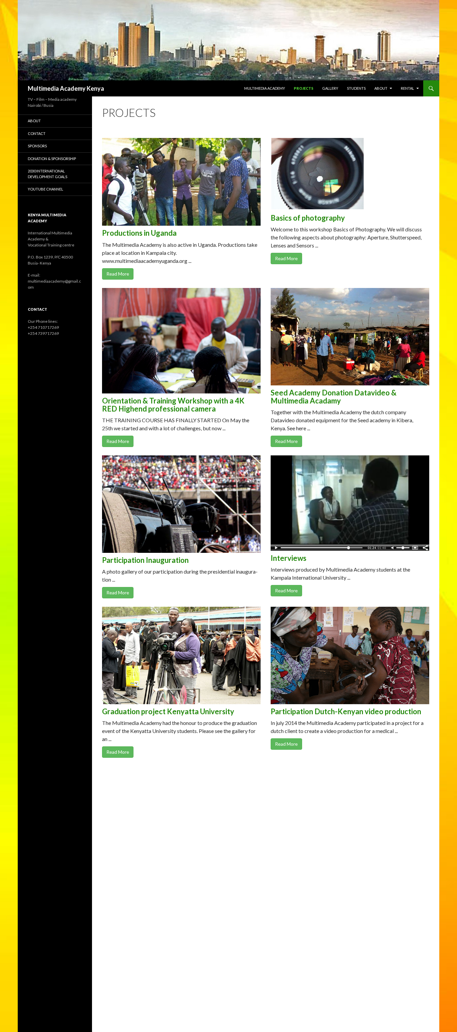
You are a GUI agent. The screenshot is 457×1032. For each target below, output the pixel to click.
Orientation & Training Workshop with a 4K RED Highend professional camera (173, 404)
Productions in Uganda (139, 232)
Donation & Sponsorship (52, 158)
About (380, 88)
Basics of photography (308, 217)
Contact (36, 133)
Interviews (288, 558)
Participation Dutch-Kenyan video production (346, 711)
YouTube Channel (45, 189)
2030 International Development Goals (47, 174)
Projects (303, 88)
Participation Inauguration (145, 560)
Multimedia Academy (264, 88)
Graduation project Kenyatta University (168, 711)
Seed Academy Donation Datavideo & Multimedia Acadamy (333, 396)
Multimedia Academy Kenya (66, 88)
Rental (407, 88)
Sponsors (37, 146)
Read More (117, 274)
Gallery (330, 88)
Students (356, 88)
